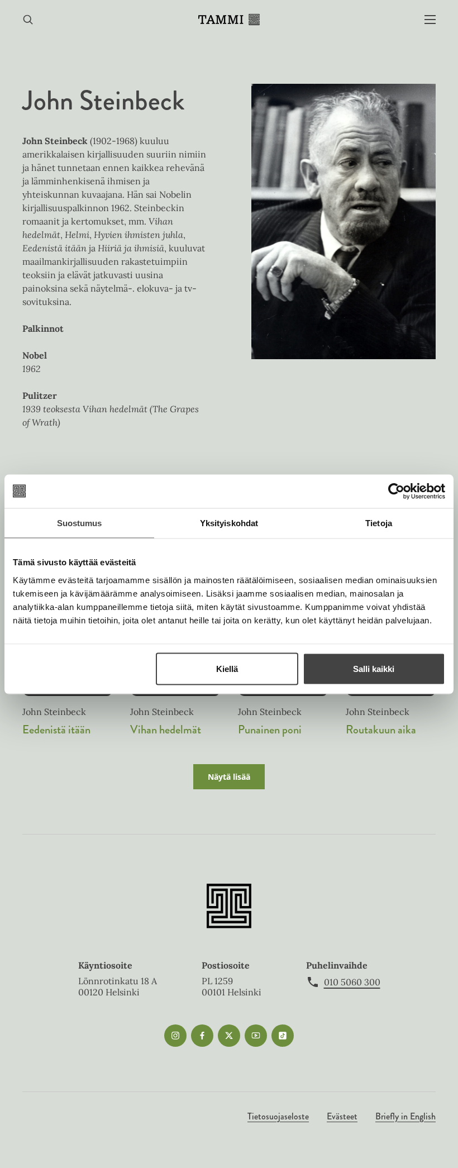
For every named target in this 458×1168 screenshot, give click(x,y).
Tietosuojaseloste (278, 1116)
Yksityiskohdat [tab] (229, 522)
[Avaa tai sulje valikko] (430, 19)
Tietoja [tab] (378, 522)
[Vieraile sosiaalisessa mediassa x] (229, 1035)
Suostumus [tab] (79, 522)
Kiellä (227, 668)
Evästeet (342, 1116)
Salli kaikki (373, 668)
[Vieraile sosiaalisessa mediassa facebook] (202, 1035)
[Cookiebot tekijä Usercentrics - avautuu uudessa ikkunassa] (396, 491)
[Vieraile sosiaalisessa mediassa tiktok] (282, 1035)
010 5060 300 (352, 982)
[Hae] (28, 19)
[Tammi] (229, 19)
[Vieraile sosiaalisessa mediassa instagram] (175, 1035)
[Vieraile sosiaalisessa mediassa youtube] (256, 1035)
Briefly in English (405, 1116)
